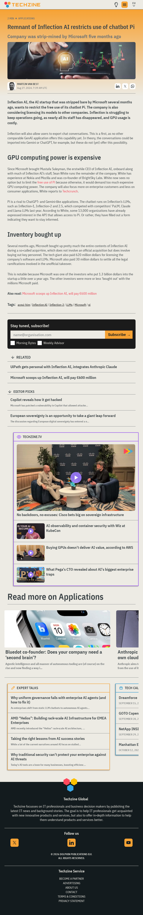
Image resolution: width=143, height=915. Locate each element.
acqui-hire (24, 305)
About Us (71, 887)
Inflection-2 (57, 305)
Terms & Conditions (71, 896)
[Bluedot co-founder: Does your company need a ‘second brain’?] (57, 628)
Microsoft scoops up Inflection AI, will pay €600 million (59, 293)
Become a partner (71, 878)
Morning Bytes (26, 343)
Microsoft (80, 305)
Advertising (71, 883)
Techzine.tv (32, 437)
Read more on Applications (55, 596)
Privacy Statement (72, 901)
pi (89, 305)
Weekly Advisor (53, 343)
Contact (71, 892)
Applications (26, 18)
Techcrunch (70, 191)
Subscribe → (119, 335)
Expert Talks (27, 688)
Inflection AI (39, 305)
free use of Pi (46, 182)
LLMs (69, 305)
